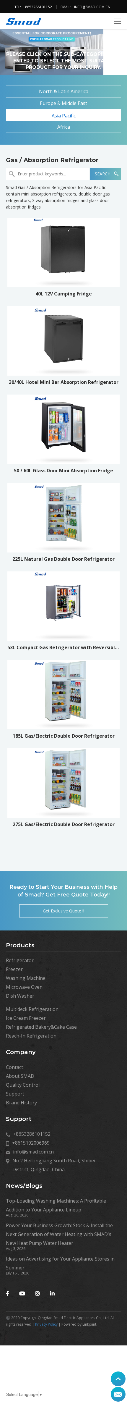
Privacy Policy (46, 1324)
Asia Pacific (64, 115)
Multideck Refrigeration (32, 1009)
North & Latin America (63, 91)
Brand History (21, 1102)
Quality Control (23, 1085)
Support (15, 1093)
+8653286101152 (37, 6)
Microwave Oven (24, 987)
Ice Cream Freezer (26, 1018)
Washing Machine (25, 978)
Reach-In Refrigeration (31, 1036)
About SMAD (20, 1076)
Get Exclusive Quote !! (63, 911)
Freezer (14, 969)
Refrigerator (20, 960)
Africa (63, 127)
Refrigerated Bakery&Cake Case (41, 1027)
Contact (14, 1067)
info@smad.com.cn (92, 6)
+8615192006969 (31, 1143)
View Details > (63, 270)
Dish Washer (20, 996)
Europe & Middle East (63, 103)
